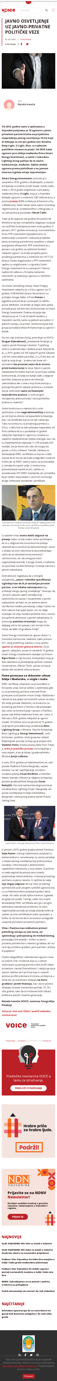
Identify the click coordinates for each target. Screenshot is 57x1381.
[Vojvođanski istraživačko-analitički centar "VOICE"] (8, 10)
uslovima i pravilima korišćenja (19, 1366)
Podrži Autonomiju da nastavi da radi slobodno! (28, 1291)
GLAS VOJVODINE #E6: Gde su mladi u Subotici (27, 1243)
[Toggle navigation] (28, 2)
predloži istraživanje (28, 1088)
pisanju (14, 201)
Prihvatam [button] (28, 1376)
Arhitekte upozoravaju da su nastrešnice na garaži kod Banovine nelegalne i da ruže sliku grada (27, 1313)
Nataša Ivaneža (26, 104)
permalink (47, 1041)
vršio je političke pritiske (19, 748)
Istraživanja (25, 39)
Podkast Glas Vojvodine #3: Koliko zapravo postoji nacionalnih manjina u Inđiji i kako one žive (27, 1272)
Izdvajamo (22, 1041)
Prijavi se (17, 1216)
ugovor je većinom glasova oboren (22, 646)
